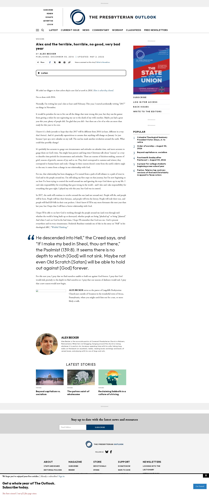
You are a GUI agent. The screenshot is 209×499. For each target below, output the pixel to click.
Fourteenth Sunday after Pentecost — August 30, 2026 (151, 158)
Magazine (75, 461)
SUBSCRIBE (140, 97)
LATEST (53, 30)
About (48, 461)
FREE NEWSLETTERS (156, 30)
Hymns (96, 470)
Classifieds (133, 30)
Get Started (200, 486)
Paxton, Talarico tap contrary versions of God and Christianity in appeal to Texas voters (152, 172)
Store (97, 461)
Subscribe (48, 10)
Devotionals (99, 466)
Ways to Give (124, 470)
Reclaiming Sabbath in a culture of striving (112, 393)
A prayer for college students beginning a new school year (151, 165)
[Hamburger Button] (37, 30)
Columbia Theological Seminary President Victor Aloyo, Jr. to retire (152, 139)
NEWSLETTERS (152, 461)
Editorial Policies (53, 470)
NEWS (86, 30)
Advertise (48, 21)
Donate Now (124, 466)
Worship (117, 30)
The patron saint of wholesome (78, 393)
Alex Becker (48, 54)
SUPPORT (124, 461)
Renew (50, 14)
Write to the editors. (103, 62)
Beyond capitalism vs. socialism (152, 152)
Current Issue (70, 30)
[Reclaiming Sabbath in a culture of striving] (112, 378)
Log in (50, 24)
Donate (49, 17)
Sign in (61, 476)
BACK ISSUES (141, 107)
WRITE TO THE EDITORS (147, 111)
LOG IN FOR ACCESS (145, 102)
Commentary (100, 30)
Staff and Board (52, 466)
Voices (40, 39)
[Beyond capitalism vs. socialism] (50, 378)
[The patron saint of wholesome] (81, 378)
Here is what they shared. (103, 90)
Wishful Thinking (59, 227)
